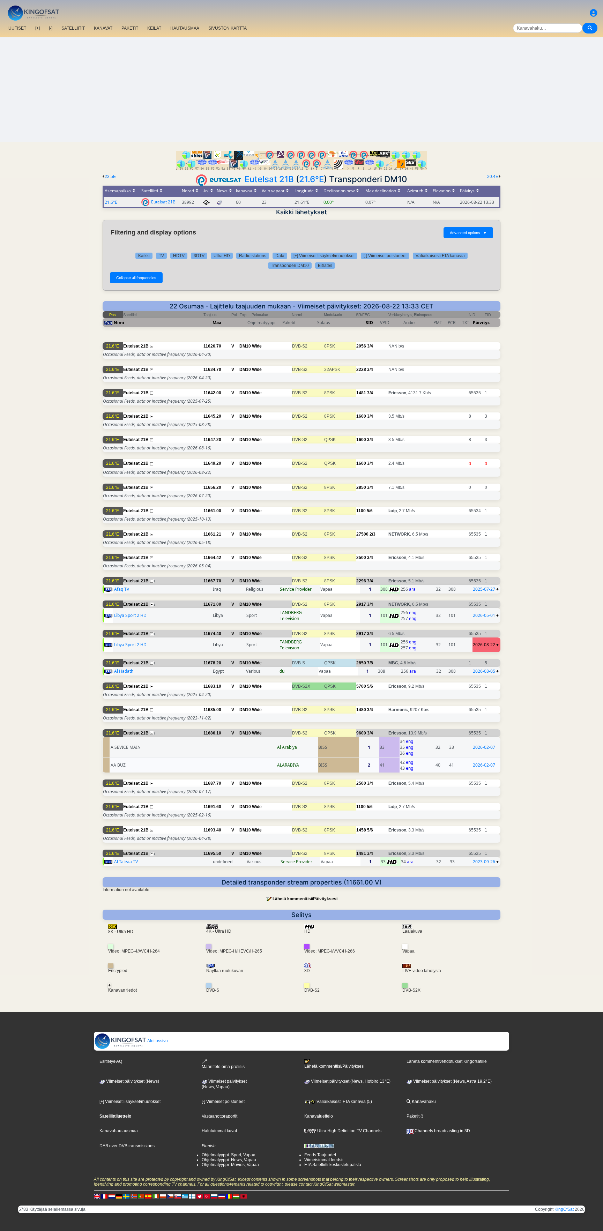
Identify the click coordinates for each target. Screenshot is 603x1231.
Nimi (119, 323)
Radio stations (252, 255)
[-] (50, 28)
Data (279, 255)
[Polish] (163, 1196)
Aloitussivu (157, 1040)
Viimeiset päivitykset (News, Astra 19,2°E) (452, 1081)
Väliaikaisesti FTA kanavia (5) (343, 1101)
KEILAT (154, 28)
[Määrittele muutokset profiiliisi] (593, 13)
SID (369, 323)
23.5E (110, 176)
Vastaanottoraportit (219, 1116)
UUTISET (17, 28)
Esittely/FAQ (110, 1061)
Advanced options (468, 233)
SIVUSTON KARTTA (227, 28)
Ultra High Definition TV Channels (348, 1130)
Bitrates (325, 265)
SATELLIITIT (73, 28)
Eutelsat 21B (269, 179)
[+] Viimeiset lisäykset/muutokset (324, 255)
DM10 (245, 346)
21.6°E (311, 179)
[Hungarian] (236, 1196)
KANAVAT (103, 28)
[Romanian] (229, 1196)
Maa (217, 323)
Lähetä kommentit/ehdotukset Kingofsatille (447, 1061)
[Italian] (155, 1196)
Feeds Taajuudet (320, 1154)
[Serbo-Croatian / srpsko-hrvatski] (221, 1196)
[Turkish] (207, 1196)
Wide (257, 346)
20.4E (492, 176)
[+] (37, 28)
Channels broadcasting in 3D (442, 1130)
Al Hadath (123, 671)
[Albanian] (243, 1196)
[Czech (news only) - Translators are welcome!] (170, 1196)
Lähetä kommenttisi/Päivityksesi (305, 898)
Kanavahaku (423, 1101)
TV (161, 255)
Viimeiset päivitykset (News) (132, 1081)
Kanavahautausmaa (118, 1130)
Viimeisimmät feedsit (323, 1159)
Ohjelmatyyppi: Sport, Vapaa (228, 1154)
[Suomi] (192, 1196)
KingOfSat (564, 1209)
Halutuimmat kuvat (219, 1130)
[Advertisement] (301, 90)
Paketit (413, 1116)
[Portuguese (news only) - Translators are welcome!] (141, 1196)
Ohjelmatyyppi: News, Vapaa (229, 1159)
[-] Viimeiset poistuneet (385, 255)
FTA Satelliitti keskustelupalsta (332, 1164)
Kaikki (144, 255)
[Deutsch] (119, 1196)
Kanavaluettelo (318, 1116)
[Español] (148, 1196)
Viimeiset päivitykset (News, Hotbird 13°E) (350, 1081)
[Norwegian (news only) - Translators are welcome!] (134, 1196)
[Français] (104, 1196)
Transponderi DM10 (290, 265)
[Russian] (214, 1196)
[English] (97, 1196)
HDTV (179, 255)
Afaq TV (121, 589)
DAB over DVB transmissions (127, 1145)
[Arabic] (199, 1196)
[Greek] (185, 1196)
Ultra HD (222, 255)
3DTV (199, 255)
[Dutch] (112, 1196)
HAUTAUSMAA (184, 28)
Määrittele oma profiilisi (224, 1066)
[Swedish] (126, 1196)
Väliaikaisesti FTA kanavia (440, 255)
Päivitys (481, 323)
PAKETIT (129, 28)
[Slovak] (177, 1196)
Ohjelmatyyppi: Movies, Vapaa (230, 1164)
